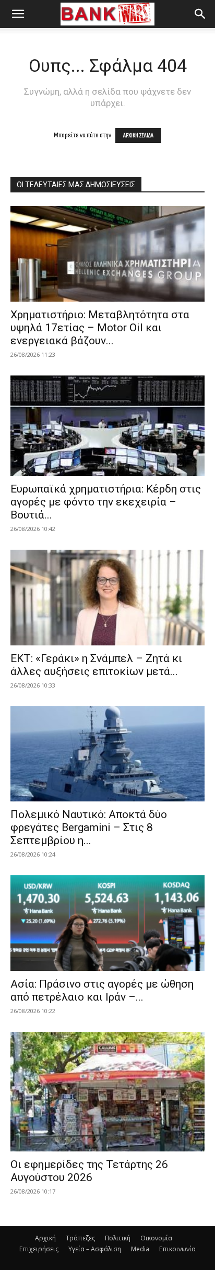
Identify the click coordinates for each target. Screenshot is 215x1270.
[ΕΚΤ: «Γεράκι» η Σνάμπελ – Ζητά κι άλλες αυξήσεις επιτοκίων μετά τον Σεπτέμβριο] (107, 597)
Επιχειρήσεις (38, 1249)
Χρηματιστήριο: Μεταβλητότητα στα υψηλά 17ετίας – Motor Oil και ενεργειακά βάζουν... (99, 327)
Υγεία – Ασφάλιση (94, 1249)
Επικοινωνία (177, 1249)
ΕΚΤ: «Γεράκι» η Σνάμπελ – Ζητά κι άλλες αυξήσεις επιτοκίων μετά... (96, 665)
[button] (17, 14)
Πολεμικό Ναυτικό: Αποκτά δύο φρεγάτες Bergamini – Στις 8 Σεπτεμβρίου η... (88, 827)
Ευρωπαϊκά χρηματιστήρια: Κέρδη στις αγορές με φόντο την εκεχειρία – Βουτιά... (105, 502)
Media (140, 1249)
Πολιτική (117, 1238)
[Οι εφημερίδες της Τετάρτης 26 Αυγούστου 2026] (107, 1091)
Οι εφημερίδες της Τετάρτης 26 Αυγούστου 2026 (89, 1171)
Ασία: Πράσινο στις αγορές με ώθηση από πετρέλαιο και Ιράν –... (102, 990)
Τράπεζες (80, 1238)
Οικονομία (156, 1238)
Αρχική (45, 1238)
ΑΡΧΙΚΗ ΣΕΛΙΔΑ (138, 135)
